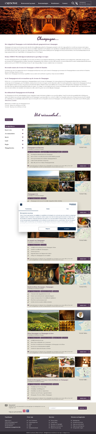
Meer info (83, 166)
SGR (30, 426)
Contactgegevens (33, 422)
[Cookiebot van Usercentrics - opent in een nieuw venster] (70, 205)
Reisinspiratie (76, 420)
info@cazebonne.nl (9, 424)
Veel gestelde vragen (78, 427)
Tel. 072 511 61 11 (9, 425)
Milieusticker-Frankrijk (10, 100)
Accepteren (66, 228)
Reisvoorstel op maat (28, 3)
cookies (37, 215)
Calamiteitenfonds (33, 427)
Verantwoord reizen (78, 422)
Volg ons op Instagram (78, 426)
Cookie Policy (54, 422)
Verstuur (82, 408)
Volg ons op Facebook (78, 424)
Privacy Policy (54, 420)
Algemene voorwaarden (57, 426)
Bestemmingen (43, 3)
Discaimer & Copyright (56, 424)
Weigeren (48, 228)
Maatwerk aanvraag (56, 427)
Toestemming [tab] (28, 208)
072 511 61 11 (82, 2)
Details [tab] (48, 208)
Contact (64, 3)
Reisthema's (55, 3)
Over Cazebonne (33, 420)
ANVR (30, 424)
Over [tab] (67, 208)
